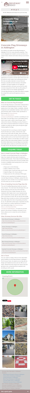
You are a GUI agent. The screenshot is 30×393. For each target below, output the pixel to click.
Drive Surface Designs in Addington (10, 383)
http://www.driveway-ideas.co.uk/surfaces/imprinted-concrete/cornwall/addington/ (12, 207)
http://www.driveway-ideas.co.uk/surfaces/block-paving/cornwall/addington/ (9, 115)
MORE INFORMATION (15, 272)
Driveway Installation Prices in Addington (12, 385)
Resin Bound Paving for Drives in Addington (13, 374)
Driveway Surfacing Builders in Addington (12, 386)
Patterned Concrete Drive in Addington (12, 382)
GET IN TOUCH (15, 99)
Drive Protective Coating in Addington (11, 388)
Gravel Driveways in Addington (10, 377)
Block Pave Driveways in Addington (11, 379)
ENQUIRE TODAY (15, 149)
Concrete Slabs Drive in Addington (11, 380)
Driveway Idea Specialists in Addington (11, 371)
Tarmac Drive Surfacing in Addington (12, 376)
